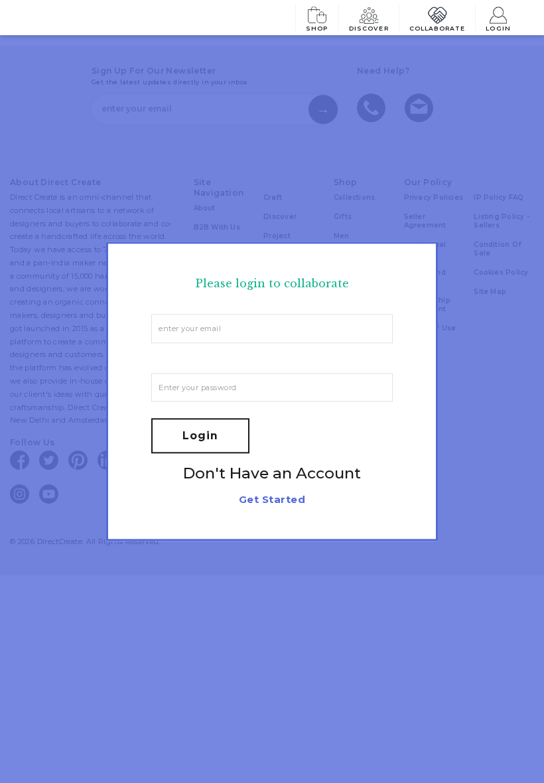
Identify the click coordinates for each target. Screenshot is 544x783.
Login (498, 28)
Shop (317, 28)
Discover (369, 28)
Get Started (272, 500)
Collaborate (437, 28)
